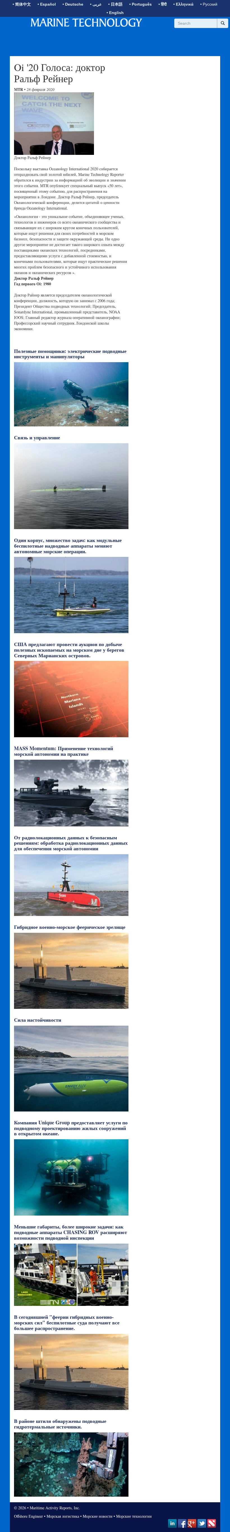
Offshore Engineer (28, 1516)
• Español (47, 4)
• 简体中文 (22, 4)
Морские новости (97, 1516)
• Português (140, 4)
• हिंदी (162, 4)
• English (115, 12)
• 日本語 (115, 4)
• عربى (96, 4)
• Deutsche (73, 4)
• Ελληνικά (183, 4)
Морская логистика (63, 1516)
